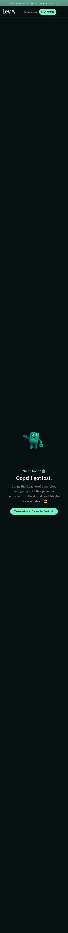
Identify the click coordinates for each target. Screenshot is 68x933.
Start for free (47, 11)
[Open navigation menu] (61, 11)
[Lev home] (9, 12)
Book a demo (30, 12)
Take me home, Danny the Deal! (32, 511)
